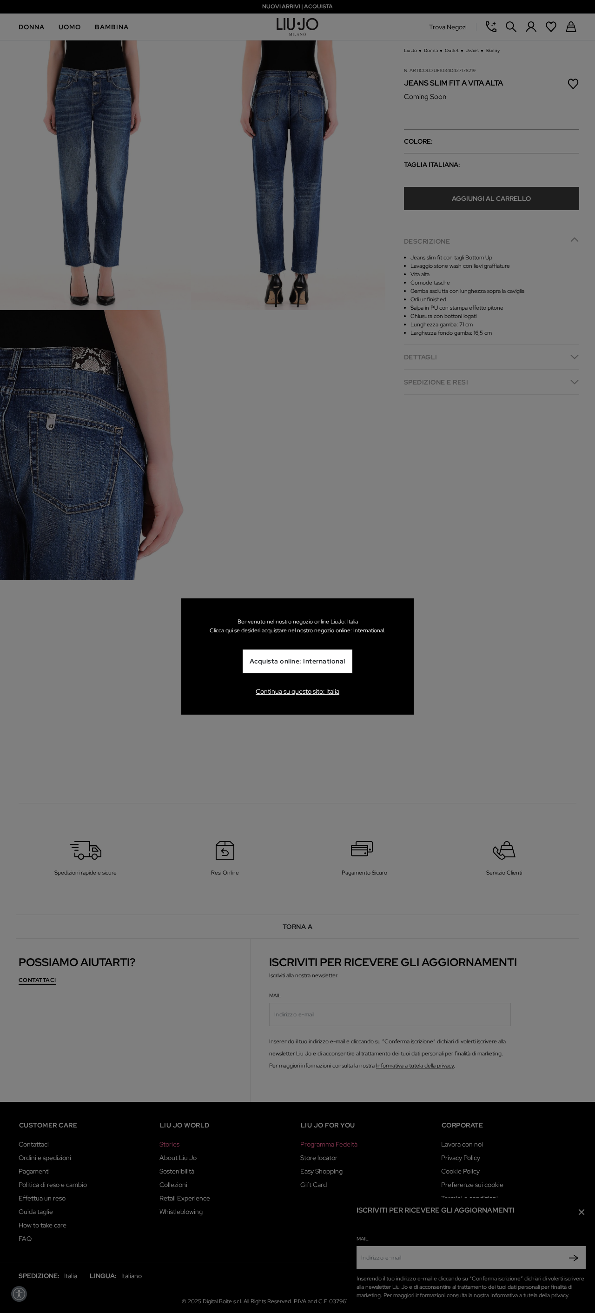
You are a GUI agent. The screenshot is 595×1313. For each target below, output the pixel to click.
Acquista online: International (297, 661)
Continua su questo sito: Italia (297, 691)
